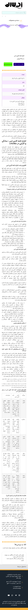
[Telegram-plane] (16, 595)
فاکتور (16, 25)
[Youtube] (9, 595)
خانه (20, 25)
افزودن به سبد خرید (8, 64)
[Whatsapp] (12, 595)
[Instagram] (19, 595)
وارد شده (9, 559)
